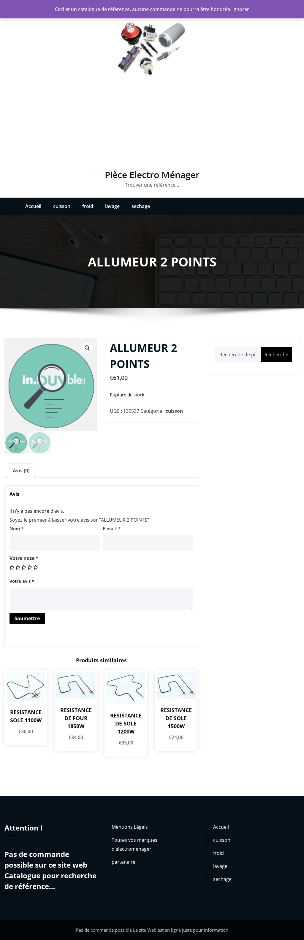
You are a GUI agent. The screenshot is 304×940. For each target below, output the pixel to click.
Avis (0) (21, 470)
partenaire (123, 862)
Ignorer (240, 9)
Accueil (33, 206)
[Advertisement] (152, 125)
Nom (16, 528)
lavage (112, 206)
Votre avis (22, 581)
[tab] (21, 470)
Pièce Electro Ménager (152, 175)
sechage (141, 206)
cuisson (61, 206)
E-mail (112, 528)
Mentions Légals (130, 827)
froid (87, 206)
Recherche (276, 354)
